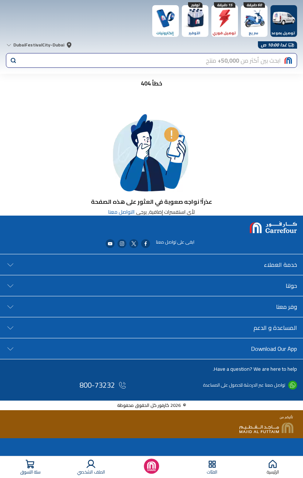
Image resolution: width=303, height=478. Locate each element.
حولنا (291, 285)
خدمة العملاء (280, 264)
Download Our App (274, 348)
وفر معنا (286, 306)
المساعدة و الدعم (275, 327)
